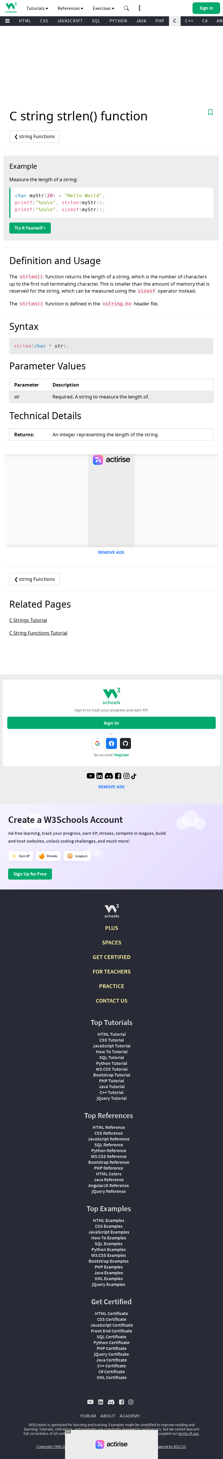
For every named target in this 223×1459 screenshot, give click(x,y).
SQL (96, 21)
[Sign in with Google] (97, 743)
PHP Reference (108, 1168)
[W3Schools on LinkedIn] (99, 776)
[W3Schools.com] (112, 913)
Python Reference (108, 1150)
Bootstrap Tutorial (111, 1075)
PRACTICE (111, 986)
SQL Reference (108, 1144)
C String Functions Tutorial (38, 633)
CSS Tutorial (111, 1040)
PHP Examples (109, 1267)
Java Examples (108, 1272)
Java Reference (109, 1179)
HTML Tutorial (112, 1034)
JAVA (141, 21)
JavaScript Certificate (111, 1325)
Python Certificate (111, 1342)
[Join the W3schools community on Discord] (108, 776)
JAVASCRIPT (70, 21)
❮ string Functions (34, 136)
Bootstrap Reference (108, 1162)
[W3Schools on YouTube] (91, 776)
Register (121, 754)
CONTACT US (111, 1000)
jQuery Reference (109, 1191)
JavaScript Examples (108, 1232)
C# (205, 21)
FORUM (88, 1416)
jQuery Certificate (111, 1354)
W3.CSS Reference (109, 1156)
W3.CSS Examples (108, 1255)
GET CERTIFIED (112, 956)
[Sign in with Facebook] (111, 743)
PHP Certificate (112, 1348)
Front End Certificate (111, 1331)
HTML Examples (108, 1220)
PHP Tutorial (111, 1080)
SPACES (111, 942)
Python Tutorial (111, 1063)
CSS (44, 21)
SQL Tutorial (111, 1057)
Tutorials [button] (36, 8)
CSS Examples (109, 1226)
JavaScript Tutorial (111, 1046)
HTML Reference (109, 1127)
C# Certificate (111, 1371)
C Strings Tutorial (28, 620)
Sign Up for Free (30, 874)
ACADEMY (130, 1416)
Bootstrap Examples (109, 1261)
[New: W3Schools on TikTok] (133, 776)
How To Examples (108, 1238)
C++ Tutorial (111, 1092)
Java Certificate (111, 1360)
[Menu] (7, 21)
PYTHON (118, 21)
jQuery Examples (108, 1284)
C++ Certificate (111, 1366)
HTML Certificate (111, 1313)
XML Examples (109, 1278)
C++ (189, 21)
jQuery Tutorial (112, 1098)
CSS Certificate (111, 1319)
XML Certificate (112, 1377)
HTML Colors (108, 1174)
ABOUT (107, 1416)
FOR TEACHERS (112, 971)
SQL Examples (109, 1243)
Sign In (111, 723)
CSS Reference (108, 1133)
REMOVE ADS (111, 552)
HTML (25, 21)
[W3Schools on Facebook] (118, 776)
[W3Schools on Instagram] (126, 776)
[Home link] (11, 7)
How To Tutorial (111, 1051)
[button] (126, 8)
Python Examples (108, 1249)
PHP (159, 21)
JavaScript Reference (109, 1139)
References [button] (69, 8)
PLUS (111, 927)
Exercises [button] (102, 8)
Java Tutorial (112, 1086)
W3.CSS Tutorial (111, 1069)
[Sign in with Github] (125, 743)
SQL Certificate (111, 1336)
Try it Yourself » (30, 228)
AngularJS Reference (108, 1185)
